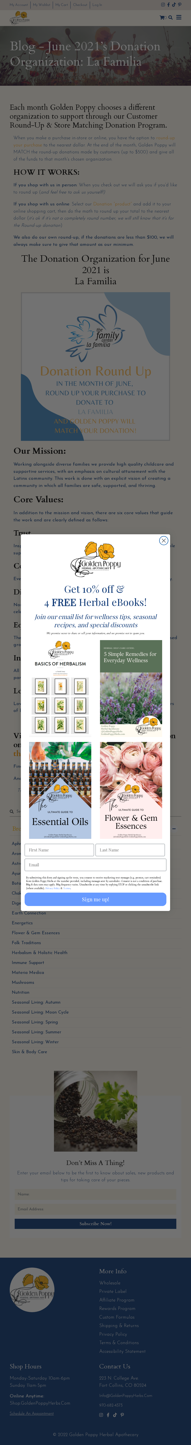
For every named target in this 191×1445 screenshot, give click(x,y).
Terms (66, 888)
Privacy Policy (53, 888)
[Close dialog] (163, 540)
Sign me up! (95, 899)
